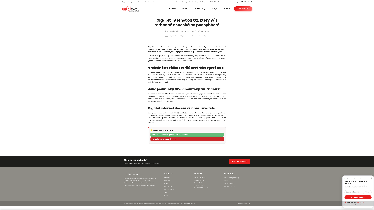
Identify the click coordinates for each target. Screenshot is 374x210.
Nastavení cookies (244, 203)
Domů (166, 36)
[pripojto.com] (130, 9)
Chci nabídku (243, 9)
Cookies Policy (229, 184)
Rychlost (227, 9)
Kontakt (220, 2)
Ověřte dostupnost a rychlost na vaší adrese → (171, 134)
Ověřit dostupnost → (240, 161)
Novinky (184, 2)
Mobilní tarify (200, 9)
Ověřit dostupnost (358, 197)
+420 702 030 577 (245, 2)
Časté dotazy (193, 2)
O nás (178, 2)
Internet (172, 9)
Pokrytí (214, 9)
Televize (185, 9)
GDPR (226, 181)
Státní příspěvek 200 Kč (208, 2)
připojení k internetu (157, 49)
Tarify (166, 184)
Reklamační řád (229, 186)
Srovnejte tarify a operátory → (164, 139)
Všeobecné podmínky (231, 178)
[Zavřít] (371, 178)
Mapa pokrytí (168, 186)
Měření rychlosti (169, 189)
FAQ (165, 192)
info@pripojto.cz (199, 180)
